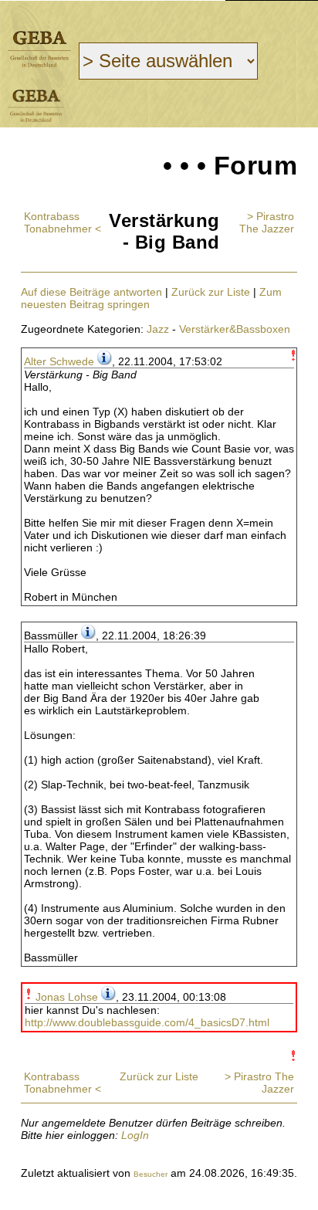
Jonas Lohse (67, 997)
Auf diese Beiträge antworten (91, 292)
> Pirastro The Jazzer (266, 222)
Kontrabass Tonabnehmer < (62, 222)
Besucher (150, 1174)
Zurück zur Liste (210, 292)
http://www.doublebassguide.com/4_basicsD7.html (147, 1022)
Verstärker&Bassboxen (234, 329)
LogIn (135, 1135)
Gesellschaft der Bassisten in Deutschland (39, 49)
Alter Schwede (59, 361)
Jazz (158, 329)
